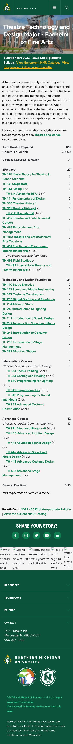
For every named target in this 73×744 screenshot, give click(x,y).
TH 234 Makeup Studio (18, 304)
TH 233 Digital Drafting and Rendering (28, 299)
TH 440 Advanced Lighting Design (30, 433)
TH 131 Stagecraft (14, 184)
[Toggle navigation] (54, 7)
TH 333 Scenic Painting (22, 371)
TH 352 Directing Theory (19, 351)
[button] (67, 7)
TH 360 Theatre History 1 (19, 203)
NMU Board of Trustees (29, 697)
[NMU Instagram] (26, 535)
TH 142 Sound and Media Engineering (28, 289)
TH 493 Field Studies (16, 260)
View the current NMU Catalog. (38, 62)
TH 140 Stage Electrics (18, 284)
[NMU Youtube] (47, 535)
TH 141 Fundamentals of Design (23, 198)
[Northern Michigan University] (7, 7)
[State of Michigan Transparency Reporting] (26, 676)
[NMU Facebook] (15, 535)
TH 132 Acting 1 (13, 189)
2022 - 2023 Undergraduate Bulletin (46, 509)
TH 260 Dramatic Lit (20, 213)
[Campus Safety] (48, 676)
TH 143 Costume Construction (23, 294)
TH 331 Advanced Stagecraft (26, 428)
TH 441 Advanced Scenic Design (28, 443)
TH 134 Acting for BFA (21, 193)
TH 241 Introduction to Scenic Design (28, 318)
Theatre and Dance (47, 135)
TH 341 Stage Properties (23, 390)
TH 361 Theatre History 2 (19, 208)
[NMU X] (36, 535)
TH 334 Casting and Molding (25, 376)
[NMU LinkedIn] (57, 535)
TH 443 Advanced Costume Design (30, 461)
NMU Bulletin (27, 8)
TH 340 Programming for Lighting (29, 381)
